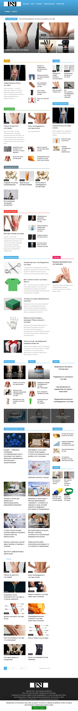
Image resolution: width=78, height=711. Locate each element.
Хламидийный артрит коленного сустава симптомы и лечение (43, 158)
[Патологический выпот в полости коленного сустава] (32, 244)
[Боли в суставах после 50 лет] (56, 140)
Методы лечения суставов (14, 234)
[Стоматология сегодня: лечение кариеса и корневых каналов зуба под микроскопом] (14, 520)
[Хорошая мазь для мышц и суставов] (69, 68)
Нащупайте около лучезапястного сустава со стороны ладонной (14, 597)
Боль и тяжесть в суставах (38, 638)
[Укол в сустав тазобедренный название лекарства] (13, 346)
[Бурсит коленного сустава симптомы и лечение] (65, 46)
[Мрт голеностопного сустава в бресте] (13, 285)
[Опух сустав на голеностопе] (58, 85)
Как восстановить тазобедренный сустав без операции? (69, 93)
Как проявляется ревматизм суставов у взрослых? (63, 389)
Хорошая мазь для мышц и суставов (68, 75)
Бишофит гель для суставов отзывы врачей (57, 498)
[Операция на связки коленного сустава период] (58, 68)
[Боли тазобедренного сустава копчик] (56, 32)
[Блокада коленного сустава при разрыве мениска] (32, 77)
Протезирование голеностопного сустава (42, 84)
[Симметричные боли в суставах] (14, 73)
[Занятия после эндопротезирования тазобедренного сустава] (7, 392)
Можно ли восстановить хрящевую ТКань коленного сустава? (34, 320)
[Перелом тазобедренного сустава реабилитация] (56, 148)
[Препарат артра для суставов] (15, 416)
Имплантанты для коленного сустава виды (18, 401)
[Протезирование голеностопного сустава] (32, 84)
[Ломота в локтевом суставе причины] (7, 384)
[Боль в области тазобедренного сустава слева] (42, 176)
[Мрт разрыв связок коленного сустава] (69, 475)
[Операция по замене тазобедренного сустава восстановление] (32, 384)
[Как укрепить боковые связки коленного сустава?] (39, 417)
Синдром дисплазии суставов (67, 498)
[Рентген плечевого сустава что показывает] (14, 630)
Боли (32, 4)
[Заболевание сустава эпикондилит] (62, 416)
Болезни (26, 4)
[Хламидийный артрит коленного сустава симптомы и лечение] (32, 158)
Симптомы (60, 4)
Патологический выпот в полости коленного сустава (37, 19)
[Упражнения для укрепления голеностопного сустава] (32, 218)
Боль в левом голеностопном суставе (41, 92)
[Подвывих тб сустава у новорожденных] (11, 176)
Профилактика (49, 4)
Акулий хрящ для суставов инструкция (42, 401)
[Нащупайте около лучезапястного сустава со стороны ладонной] (48, 46)
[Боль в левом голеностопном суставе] (32, 92)
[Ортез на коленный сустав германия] (39, 649)
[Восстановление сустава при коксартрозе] (11, 195)
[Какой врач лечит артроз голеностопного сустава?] (14, 372)
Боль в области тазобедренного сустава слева (40, 184)
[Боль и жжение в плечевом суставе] (32, 394)
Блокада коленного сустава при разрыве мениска (43, 77)
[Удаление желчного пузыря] (39, 467)
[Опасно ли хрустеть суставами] (21, 35)
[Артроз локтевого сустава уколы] (7, 158)
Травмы (7, 11)
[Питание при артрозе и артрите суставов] (56, 435)
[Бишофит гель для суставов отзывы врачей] (58, 491)
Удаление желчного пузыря (38, 477)
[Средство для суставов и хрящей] (27, 176)
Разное (14, 11)
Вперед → (9, 559)
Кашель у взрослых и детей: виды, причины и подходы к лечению (14, 544)
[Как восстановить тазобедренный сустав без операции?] (69, 85)
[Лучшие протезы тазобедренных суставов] (13, 267)
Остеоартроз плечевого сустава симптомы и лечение (67, 458)
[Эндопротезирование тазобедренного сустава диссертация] (56, 443)
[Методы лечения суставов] (14, 223)
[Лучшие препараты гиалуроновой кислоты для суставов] (32, 227)
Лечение (39, 4)
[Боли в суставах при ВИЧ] (32, 100)
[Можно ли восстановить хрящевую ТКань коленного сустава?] (13, 323)
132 (22, 668)
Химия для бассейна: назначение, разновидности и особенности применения (38, 544)
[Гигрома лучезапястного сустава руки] (63, 275)
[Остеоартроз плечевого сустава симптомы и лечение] (56, 459)
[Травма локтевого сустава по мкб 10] (32, 237)
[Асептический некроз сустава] (56, 451)
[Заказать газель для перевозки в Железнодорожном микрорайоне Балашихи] (14, 489)
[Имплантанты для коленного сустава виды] (7, 401)
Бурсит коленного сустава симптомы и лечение (43, 149)
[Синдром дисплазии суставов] (69, 491)
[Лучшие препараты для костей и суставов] (39, 372)
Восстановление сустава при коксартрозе (9, 203)
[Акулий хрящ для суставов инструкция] (32, 401)
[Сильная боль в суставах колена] (63, 115)
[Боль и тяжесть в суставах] (39, 630)
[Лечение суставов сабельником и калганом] (13, 304)
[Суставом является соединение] (14, 649)
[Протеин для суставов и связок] (58, 475)
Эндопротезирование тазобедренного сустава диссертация (68, 443)
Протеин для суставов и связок (56, 481)
